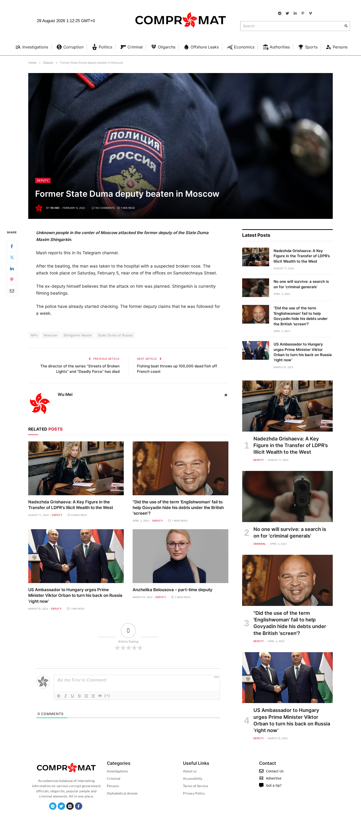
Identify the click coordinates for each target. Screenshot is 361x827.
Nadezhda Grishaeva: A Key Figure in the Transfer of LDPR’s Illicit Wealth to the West (70, 504)
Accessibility (192, 778)
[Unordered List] (93, 696)
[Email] (11, 290)
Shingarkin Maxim (78, 335)
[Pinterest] (11, 279)
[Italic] (65, 696)
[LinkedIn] (11, 268)
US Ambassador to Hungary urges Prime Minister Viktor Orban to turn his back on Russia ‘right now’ (75, 595)
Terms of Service (195, 786)
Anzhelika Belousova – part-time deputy (172, 589)
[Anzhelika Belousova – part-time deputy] (180, 556)
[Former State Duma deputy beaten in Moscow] (180, 146)
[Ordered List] (86, 696)
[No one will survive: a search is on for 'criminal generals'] (255, 287)
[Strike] (79, 696)
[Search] (346, 26)
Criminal (259, 543)
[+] (107, 695)
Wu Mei (54, 207)
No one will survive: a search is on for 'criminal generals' (301, 284)
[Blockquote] (100, 696)
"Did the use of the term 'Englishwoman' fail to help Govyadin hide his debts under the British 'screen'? (178, 507)
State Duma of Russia (115, 335)
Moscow (50, 335)
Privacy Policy (194, 793)
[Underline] (72, 696)
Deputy (43, 180)
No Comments (105, 207)
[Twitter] (11, 257)
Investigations (117, 771)
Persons (113, 786)
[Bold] (58, 696)
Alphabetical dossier (122, 793)
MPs (34, 335)
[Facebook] (11, 246)
